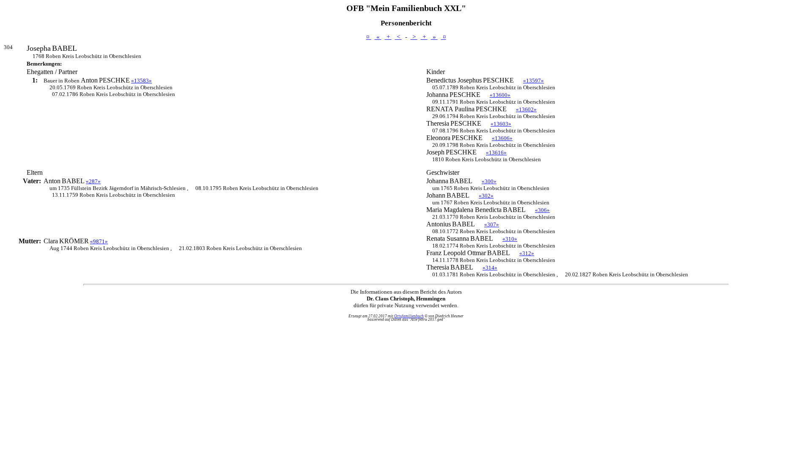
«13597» (533, 80)
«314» (490, 267)
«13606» (502, 138)
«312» (526, 253)
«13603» (501, 124)
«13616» (496, 152)
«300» (489, 181)
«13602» (526, 109)
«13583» (141, 80)
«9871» (99, 241)
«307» (491, 224)
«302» (486, 196)
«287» (93, 181)
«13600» (500, 95)
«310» (509, 239)
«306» (542, 210)
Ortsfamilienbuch (409, 316)
